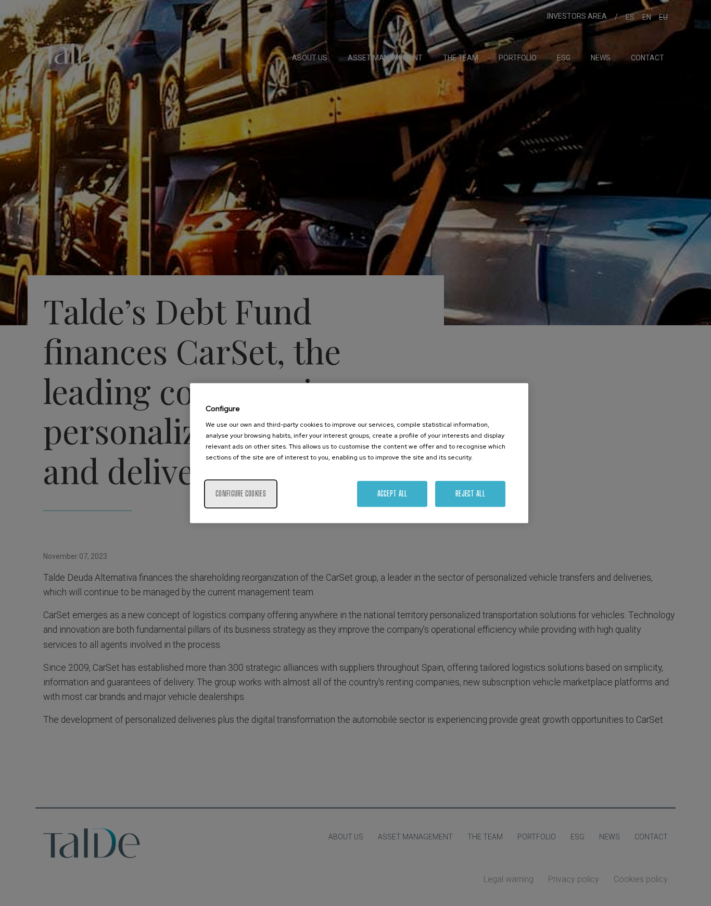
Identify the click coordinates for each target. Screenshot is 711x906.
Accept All (392, 493)
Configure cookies (240, 493)
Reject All (470, 493)
